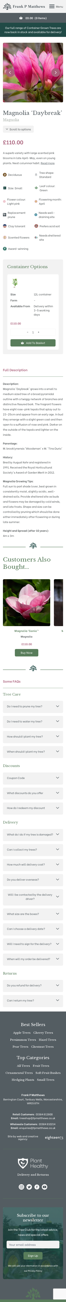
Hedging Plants (23, 1079)
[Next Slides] (55, 72)
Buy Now (26, 652)
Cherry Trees (43, 1032)
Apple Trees (21, 1032)
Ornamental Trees (19, 1073)
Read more (48, 163)
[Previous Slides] (10, 72)
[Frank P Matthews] (24, 6)
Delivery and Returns (33, 1174)
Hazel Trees (47, 1039)
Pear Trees (20, 1046)
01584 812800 (44, 1114)
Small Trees (45, 1079)
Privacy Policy (35, 1270)
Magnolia (11, 120)
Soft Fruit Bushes (48, 1073)
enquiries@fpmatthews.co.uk (33, 1128)
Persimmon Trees (23, 1039)
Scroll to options (20, 129)
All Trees (23, 1065)
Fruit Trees (41, 1065)
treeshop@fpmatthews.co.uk (33, 1118)
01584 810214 (47, 1124)
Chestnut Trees (42, 1046)
